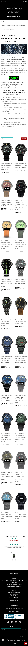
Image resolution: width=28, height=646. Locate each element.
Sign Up (24, 630)
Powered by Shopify (19, 636)
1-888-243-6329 (19, 608)
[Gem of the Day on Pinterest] (16, 622)
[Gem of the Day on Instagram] (20, 622)
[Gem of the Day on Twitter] (8, 622)
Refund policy (14, 603)
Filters (24, 138)
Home (2, 21)
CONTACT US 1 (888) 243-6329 (14, 584)
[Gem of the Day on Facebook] (12, 622)
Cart (26, 1)
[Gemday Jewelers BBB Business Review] (14, 619)
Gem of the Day (10, 636)
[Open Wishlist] (25, 643)
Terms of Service (14, 600)
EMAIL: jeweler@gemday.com (14, 586)
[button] (13, 560)
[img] (14, 539)
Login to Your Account (14, 611)
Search (14, 576)
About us (14, 578)
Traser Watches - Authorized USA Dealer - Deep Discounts (13, 25)
